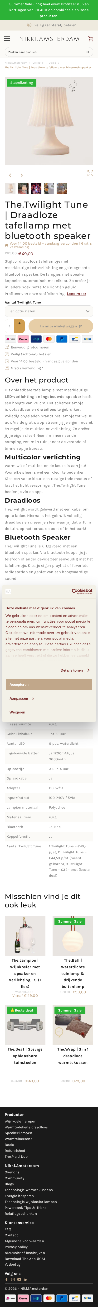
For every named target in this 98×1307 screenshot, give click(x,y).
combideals (64, 10)
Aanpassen (19, 698)
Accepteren (19, 684)
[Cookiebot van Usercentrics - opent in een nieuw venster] (72, 592)
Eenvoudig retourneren (30, 347)
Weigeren (17, 712)
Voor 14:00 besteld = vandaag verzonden (44, 361)
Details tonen (72, 670)
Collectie (38, 62)
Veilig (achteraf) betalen (55, 25)
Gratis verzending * (27, 368)
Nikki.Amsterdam (16, 62)
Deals (52, 62)
